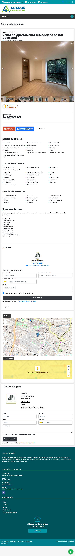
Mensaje (5, 284)
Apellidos (41, 413)
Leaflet (57, 355)
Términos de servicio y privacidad (27, 301)
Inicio (2, 21)
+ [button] (5, 320)
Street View (11, 106)
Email (4, 419)
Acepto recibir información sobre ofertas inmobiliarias (20, 434)
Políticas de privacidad (10, 512)
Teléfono (41, 419)
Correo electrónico (44, 273)
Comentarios (6, 425)
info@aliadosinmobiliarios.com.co (12, 489)
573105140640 (38, 263)
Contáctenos (7, 510)
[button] (72, 43)
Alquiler (5, 507)
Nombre (5, 413)
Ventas (5, 504)
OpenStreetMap (67, 355)
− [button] (5, 323)
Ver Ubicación (32, 372)
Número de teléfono (9, 279)
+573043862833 (31, 2)
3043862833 (44, 2)
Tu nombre (6, 273)
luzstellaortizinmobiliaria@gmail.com (38, 265)
